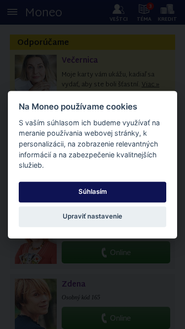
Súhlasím (92, 192)
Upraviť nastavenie (92, 216)
